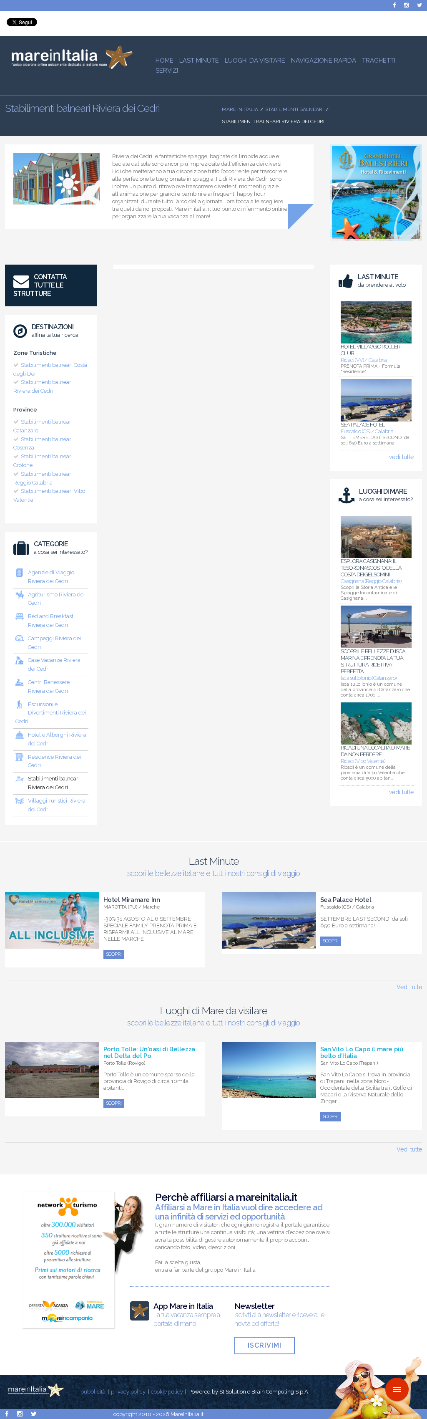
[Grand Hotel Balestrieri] (376, 243)
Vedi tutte (409, 987)
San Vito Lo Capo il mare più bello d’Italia (361, 1052)
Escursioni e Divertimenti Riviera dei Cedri (50, 713)
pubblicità (92, 1392)
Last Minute (199, 60)
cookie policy (167, 1392)
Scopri (114, 954)
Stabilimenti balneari (294, 109)
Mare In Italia (240, 109)
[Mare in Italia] (69, 67)
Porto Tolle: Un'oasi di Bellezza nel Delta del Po (149, 1052)
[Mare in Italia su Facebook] (394, 5)
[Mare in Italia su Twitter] (419, 5)
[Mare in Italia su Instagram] (406, 5)
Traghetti (378, 60)
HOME (164, 60)
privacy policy (128, 1392)
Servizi (167, 70)
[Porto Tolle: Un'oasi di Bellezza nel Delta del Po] (52, 1093)
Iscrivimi (264, 1345)
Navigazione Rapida (323, 60)
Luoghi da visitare (255, 60)
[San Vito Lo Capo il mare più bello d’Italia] (269, 1093)
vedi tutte (401, 457)
